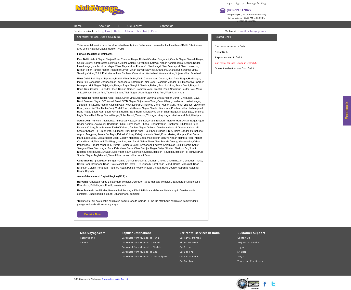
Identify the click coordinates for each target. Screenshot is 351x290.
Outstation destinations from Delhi (234, 68)
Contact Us (166, 26)
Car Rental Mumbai (191, 237)
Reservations (87, 237)
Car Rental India (189, 256)
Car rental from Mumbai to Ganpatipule (144, 256)
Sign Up (239, 3)
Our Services (134, 26)
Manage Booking (256, 3)
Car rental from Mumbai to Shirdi (141, 242)
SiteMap (242, 251)
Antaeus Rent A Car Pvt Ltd (114, 279)
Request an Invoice (248, 242)
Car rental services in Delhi (230, 46)
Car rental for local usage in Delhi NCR (236, 63)
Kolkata (129, 31)
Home (77, 26)
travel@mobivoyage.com (252, 31)
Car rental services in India (200, 233)
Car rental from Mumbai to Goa (140, 251)
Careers (84, 242)
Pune (154, 31)
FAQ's (240, 256)
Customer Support (251, 233)
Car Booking (187, 251)
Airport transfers (189, 242)
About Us (104, 26)
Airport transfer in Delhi (228, 57)
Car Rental (185, 247)
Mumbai (142, 31)
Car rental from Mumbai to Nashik (141, 247)
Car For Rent (187, 261)
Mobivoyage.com (92, 233)
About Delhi (221, 52)
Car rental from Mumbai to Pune (140, 237)
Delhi (117, 31)
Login (229, 3)
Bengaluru (104, 31)
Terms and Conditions (250, 261)
